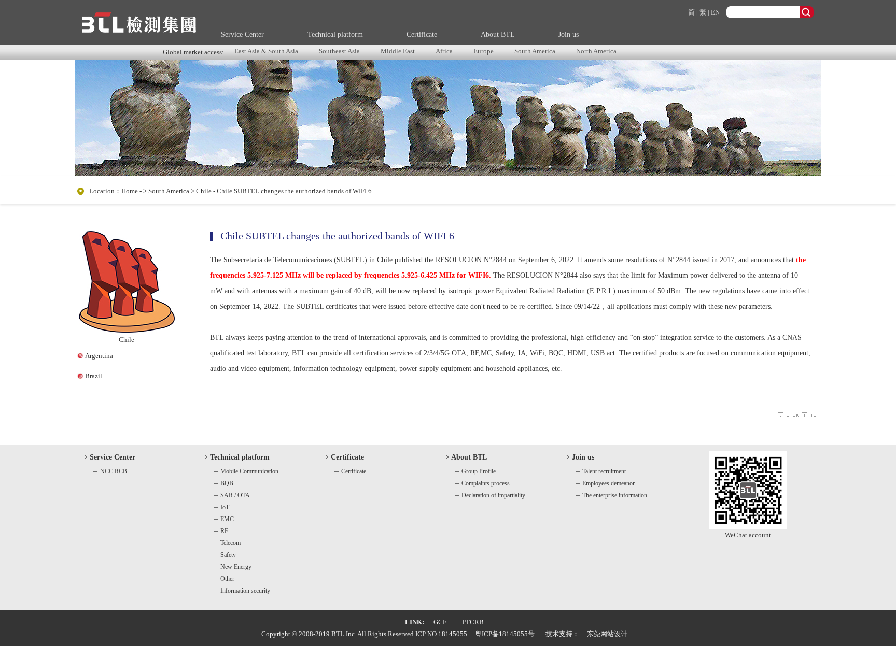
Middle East (398, 51)
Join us (568, 34)
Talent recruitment (604, 471)
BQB (226, 483)
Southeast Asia (339, 51)
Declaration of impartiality (493, 495)
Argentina (99, 356)
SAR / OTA (235, 495)
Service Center (242, 34)
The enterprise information (614, 495)
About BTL (498, 34)
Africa (444, 51)
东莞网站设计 (607, 634)
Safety (228, 554)
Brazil (93, 376)
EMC (227, 519)
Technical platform (335, 34)
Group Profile (478, 471)
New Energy (235, 566)
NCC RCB (113, 471)
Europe (483, 51)
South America (534, 51)
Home (129, 191)
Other (227, 578)
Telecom (230, 543)
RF (224, 531)
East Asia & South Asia (266, 51)
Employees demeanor (608, 483)
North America (596, 51)
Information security (245, 590)
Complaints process (485, 483)
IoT (224, 507)
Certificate (422, 34)
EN (715, 12)
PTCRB (473, 622)
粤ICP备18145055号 (505, 634)
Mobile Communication (249, 471)
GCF (439, 622)
